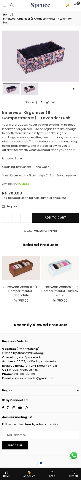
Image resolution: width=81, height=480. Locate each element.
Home (7, 14)
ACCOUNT (29, 476)
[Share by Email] (53, 102)
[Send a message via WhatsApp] (74, 456)
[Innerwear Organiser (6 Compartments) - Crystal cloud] (60, 268)
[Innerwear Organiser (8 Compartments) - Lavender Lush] (11, 89)
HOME (6, 476)
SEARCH (73, 476)
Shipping (27, 198)
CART (52, 476)
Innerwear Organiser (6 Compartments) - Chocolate (21, 291)
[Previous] (4, 287)
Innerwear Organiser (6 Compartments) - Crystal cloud (60, 291)
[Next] (73, 89)
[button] (75, 5)
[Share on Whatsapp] (47, 102)
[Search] (12, 5)
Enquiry (11, 206)
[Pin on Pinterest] (42, 102)
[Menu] (4, 5)
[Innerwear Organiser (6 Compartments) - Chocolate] (21, 268)
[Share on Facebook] (37, 102)
